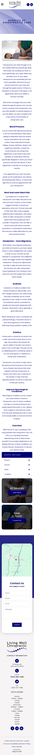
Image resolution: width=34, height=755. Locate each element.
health (6, 469)
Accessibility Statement (17, 744)
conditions (7, 474)
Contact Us (17, 520)
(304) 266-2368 (17, 677)
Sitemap (19, 746)
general (7, 460)
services (7, 465)
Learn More (17, 492)
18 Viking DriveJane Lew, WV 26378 (17, 665)
